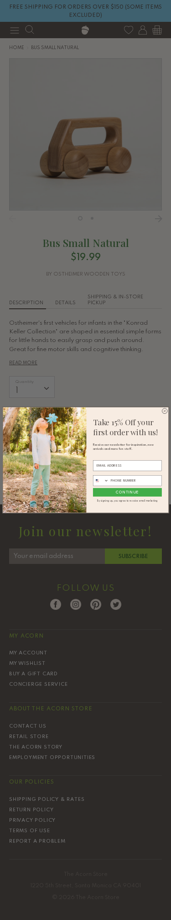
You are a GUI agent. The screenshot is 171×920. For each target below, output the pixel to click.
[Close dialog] (164, 411)
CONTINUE (127, 492)
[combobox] (101, 480)
